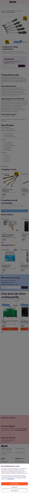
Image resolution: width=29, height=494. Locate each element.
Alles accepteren (14, 483)
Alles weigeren (14, 490)
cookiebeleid (10, 479)
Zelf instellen (15, 487)
